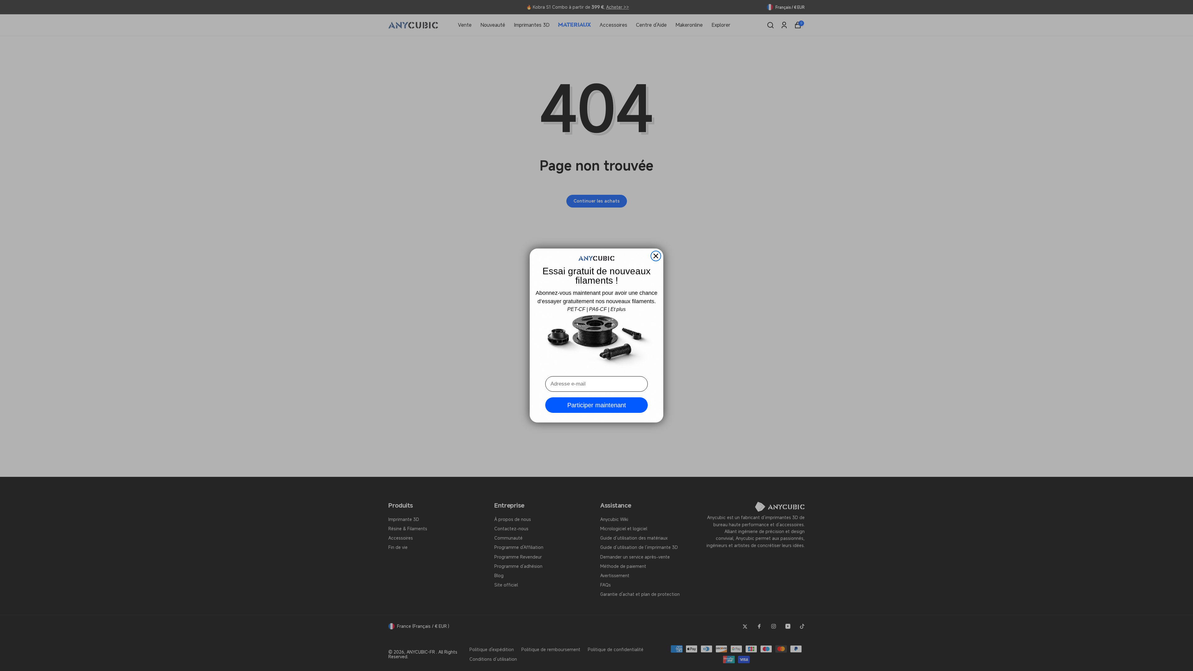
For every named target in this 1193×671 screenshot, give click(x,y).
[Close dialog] (656, 256)
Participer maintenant (596, 405)
